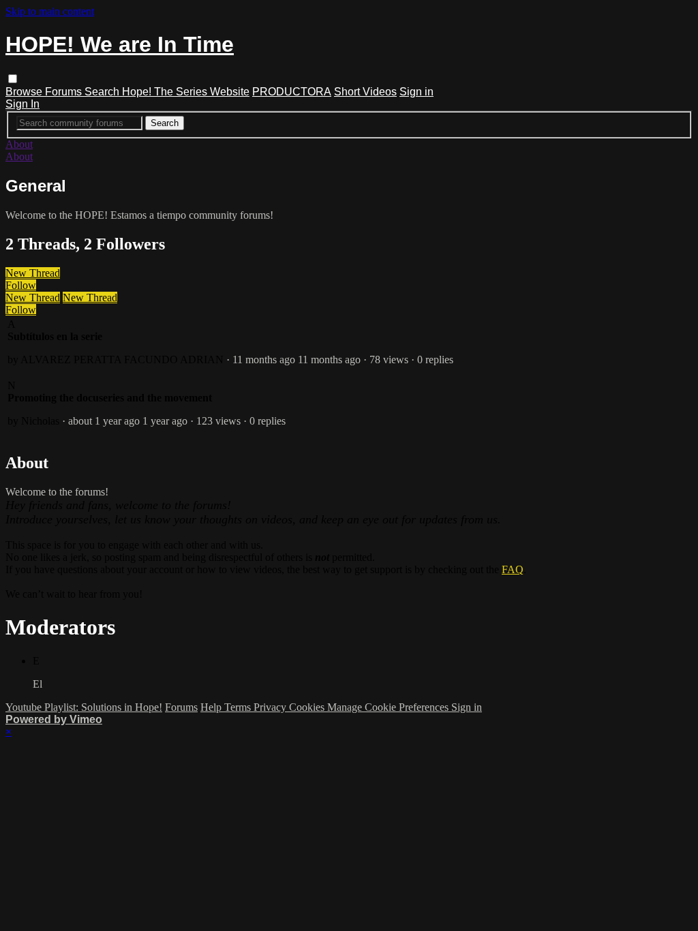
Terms (239, 707)
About (19, 144)
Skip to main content (49, 11)
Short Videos (365, 91)
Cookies (308, 707)
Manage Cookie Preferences (389, 707)
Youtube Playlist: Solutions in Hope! (83, 707)
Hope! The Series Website (185, 91)
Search (103, 91)
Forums (65, 91)
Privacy (271, 707)
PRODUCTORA (291, 91)
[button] (12, 78)
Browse (25, 91)
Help (212, 707)
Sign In (22, 104)
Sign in (416, 91)
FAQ (513, 569)
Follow (20, 285)
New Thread (32, 273)
